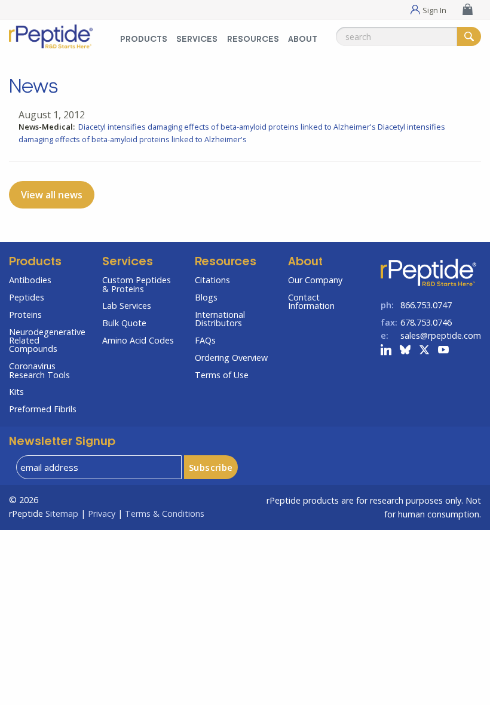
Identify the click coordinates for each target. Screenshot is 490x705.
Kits (16, 391)
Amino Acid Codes (138, 340)
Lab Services (126, 305)
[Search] (469, 36)
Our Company (315, 280)
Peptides (26, 297)
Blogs (206, 297)
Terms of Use (222, 375)
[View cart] (469, 9)
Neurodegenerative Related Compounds (46, 340)
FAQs (205, 340)
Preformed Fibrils (42, 409)
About (302, 40)
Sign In (434, 9)
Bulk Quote (124, 323)
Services (197, 40)
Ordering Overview (231, 357)
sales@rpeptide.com (440, 335)
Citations (212, 280)
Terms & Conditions (164, 513)
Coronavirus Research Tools (39, 370)
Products (143, 40)
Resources (253, 40)
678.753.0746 (426, 322)
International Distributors (220, 319)
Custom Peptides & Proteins (136, 284)
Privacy (101, 513)
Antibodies (30, 280)
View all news (51, 194)
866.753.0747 (426, 305)
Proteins (25, 314)
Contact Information (311, 301)
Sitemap (61, 513)
